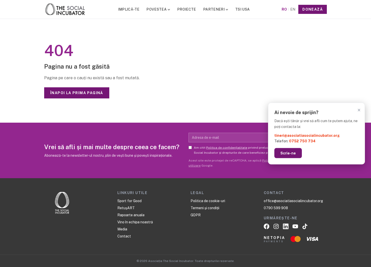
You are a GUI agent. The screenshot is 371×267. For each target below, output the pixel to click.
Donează (312, 9)
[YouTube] (295, 226)
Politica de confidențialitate (226, 147)
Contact (124, 236)
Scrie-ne (288, 153)
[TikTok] (305, 226)
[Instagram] (276, 226)
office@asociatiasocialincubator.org (293, 201)
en (292, 9)
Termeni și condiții (205, 208)
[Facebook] (266, 226)
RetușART (126, 208)
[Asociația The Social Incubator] (65, 9)
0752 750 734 (302, 141)
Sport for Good (129, 201)
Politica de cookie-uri (208, 201)
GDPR (196, 215)
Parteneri (214, 9)
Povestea (156, 9)
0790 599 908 (276, 208)
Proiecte (186, 9)
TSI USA (242, 9)
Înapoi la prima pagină (76, 93)
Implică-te (129, 9)
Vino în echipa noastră (135, 222)
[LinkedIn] (285, 226)
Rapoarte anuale (131, 215)
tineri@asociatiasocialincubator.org (307, 135)
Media (122, 229)
